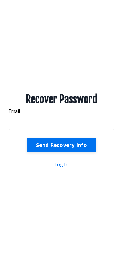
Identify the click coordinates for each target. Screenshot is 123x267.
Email (14, 111)
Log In (61, 164)
